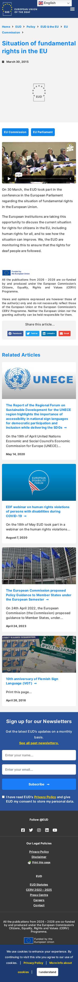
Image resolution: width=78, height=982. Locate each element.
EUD (18, 26)
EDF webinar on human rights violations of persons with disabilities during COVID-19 (38, 511)
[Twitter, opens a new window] (31, 830)
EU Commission (15, 132)
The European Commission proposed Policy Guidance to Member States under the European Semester (39, 594)
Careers (38, 900)
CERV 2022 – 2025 (39, 889)
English (49, 3)
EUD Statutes (39, 884)
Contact (38, 905)
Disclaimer (39, 857)
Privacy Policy (45, 797)
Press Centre (39, 895)
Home (6, 26)
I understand (47, 972)
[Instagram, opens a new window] (39, 830)
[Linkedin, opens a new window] (47, 830)
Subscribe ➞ (39, 784)
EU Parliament (43, 132)
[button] (72, 9)
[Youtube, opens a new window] (55, 830)
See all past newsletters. (39, 743)
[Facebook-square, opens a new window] (23, 830)
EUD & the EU (50, 26)
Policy (31, 26)
